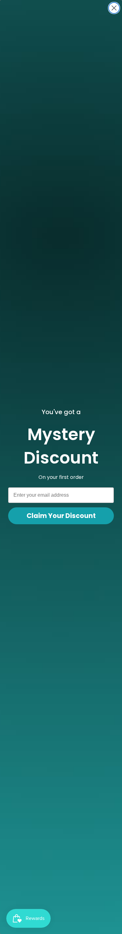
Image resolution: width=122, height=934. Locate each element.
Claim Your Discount (61, 515)
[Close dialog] (114, 8)
